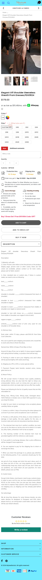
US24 (17, 142)
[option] (21, 47)
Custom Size (7, 127)
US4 (36, 127)
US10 (27, 132)
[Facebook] (2, 561)
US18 (27, 137)
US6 (6, 132)
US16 (17, 137)
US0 (17, 127)
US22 (7, 142)
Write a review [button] (21, 530)
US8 (17, 132)
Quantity (4, 159)
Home (4, 12)
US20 (36, 137)
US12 (36, 132)
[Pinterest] (6, 561)
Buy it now (21, 237)
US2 (26, 127)
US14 (7, 137)
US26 (27, 142)
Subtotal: (4, 168)
